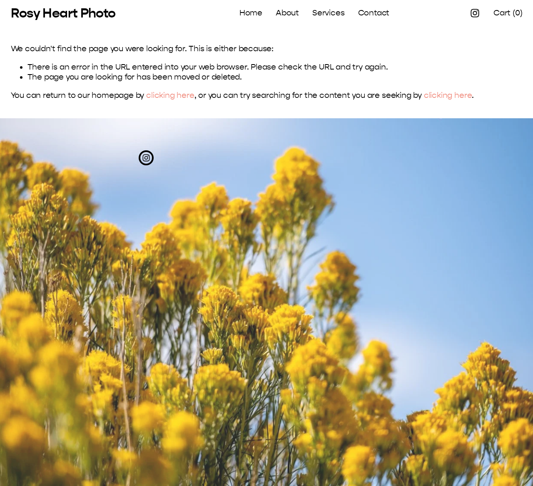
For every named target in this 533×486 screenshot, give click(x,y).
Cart (507, 12)
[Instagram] (475, 13)
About (287, 12)
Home (250, 12)
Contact (374, 12)
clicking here (170, 95)
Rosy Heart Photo (63, 13)
